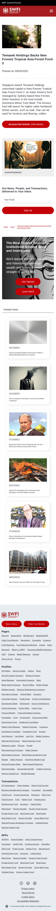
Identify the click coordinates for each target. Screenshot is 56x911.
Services (5, 636)
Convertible (47, 790)
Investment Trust (30, 732)
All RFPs (5, 839)
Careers (11, 654)
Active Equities (23, 785)
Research (6, 650)
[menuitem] (6, 636)
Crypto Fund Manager (41, 699)
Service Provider (25, 818)
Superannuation (8, 769)
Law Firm (30, 736)
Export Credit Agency (40, 704)
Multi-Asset (6, 809)
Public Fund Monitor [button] (36, 624)
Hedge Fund (27, 799)
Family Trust (37, 708)
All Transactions (8, 785)
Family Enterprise (9, 708)
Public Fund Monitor (10, 640)
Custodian (45, 844)
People (29, 746)
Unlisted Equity (42, 823)
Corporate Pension (9, 699)
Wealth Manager (28, 774)
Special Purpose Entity (11, 764)
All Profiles (6, 671)
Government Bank (40, 718)
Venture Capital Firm (10, 774)
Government (25, 718)
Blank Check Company (11, 685)
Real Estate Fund (9, 818)
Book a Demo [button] (11, 624)
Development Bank (10, 704)
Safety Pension (16, 760)
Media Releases (23, 654)
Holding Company (29, 727)
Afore (38, 671)
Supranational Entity (25, 769)
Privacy (18, 659)
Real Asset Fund (27, 813)
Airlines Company (33, 676)
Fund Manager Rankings (26, 645)
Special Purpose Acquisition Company (17, 823)
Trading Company (43, 769)
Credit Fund (7, 795)
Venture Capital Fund (10, 827)
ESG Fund (46, 795)
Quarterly (47, 640)
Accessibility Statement (28, 901)
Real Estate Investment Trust (34, 755)
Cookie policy (27, 897)
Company (37, 694)
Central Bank (25, 694)
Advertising (25, 640)
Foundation (6, 718)
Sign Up (28, 210)
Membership (28, 636)
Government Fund (9, 722)
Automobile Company (25, 680)
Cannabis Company (10, 694)
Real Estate (41, 813)
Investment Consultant (11, 732)
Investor (42, 732)
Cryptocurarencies (21, 795)
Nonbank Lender (9, 746)
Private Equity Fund (10, 813)
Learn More (31, 292)
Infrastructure (39, 799)
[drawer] (51, 11)
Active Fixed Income (39, 785)
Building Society (8, 690)
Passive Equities (20, 809)
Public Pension (31, 750)
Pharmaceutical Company (12, 750)
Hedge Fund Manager (11, 727)
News (49, 645)
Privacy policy (28, 889)
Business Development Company (31, 690)
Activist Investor (19, 671)
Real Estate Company (11, 755)
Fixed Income (7, 799)
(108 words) (25, 124)
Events (42, 645)
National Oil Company (11, 741)
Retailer (5, 760)
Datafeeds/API (42, 636)
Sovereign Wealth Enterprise (39, 650)
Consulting (36, 640)
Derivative (35, 795)
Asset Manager (8, 680)
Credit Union (25, 699)
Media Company (43, 736)
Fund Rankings (8, 645)
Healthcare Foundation (28, 722)
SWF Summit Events (11, 3)
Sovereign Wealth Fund (35, 760)
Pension (21, 746)
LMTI (4, 654)
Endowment (25, 704)
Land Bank (19, 736)
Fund (15, 718)
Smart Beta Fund (41, 818)
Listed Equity (35, 804)
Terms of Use (7, 659)
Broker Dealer (42, 685)
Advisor (31, 671)
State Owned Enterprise (33, 764)
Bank (39, 680)
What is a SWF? (18, 650)
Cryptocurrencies (32, 844)
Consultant (36, 790)
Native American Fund (31, 741)
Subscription (16, 636)
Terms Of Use (28, 893)
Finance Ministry (8, 713)
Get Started (31, 282)
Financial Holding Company (29, 713)
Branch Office (28, 685)
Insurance (43, 727)
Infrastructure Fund (10, 804)
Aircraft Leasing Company (12, 676)
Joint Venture (7, 736)
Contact (36, 654)
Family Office (24, 708)
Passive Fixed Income (38, 809)
